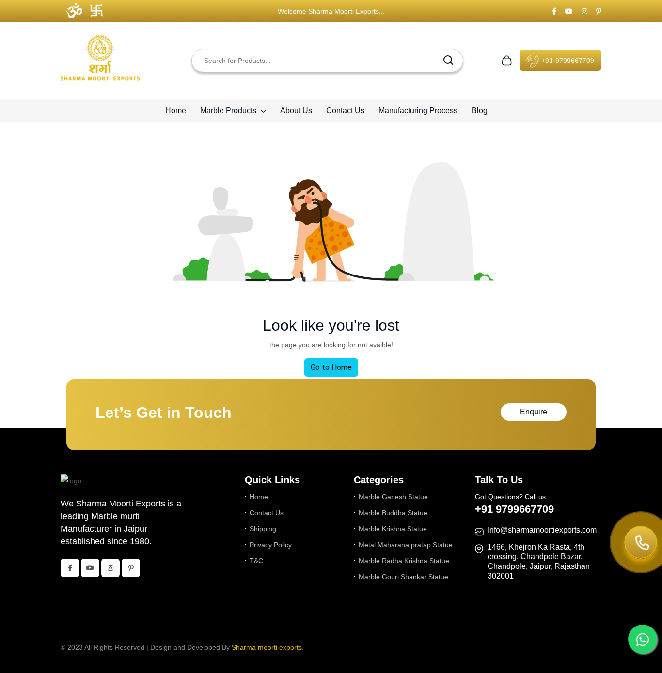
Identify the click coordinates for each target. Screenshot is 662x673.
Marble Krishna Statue (393, 529)
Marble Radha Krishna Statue (404, 561)
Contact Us (345, 111)
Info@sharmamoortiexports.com (542, 530)
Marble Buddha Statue (393, 513)
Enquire (533, 412)
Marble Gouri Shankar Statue (403, 577)
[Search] (448, 60)
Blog (480, 111)
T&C (256, 561)
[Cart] (507, 59)
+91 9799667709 (514, 509)
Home (175, 111)
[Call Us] (640, 543)
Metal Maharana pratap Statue (406, 545)
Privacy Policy (271, 545)
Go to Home (331, 367)
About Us (296, 111)
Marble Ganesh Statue (393, 497)
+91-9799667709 (566, 60)
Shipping (263, 529)
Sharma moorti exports (267, 647)
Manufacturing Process (417, 111)
